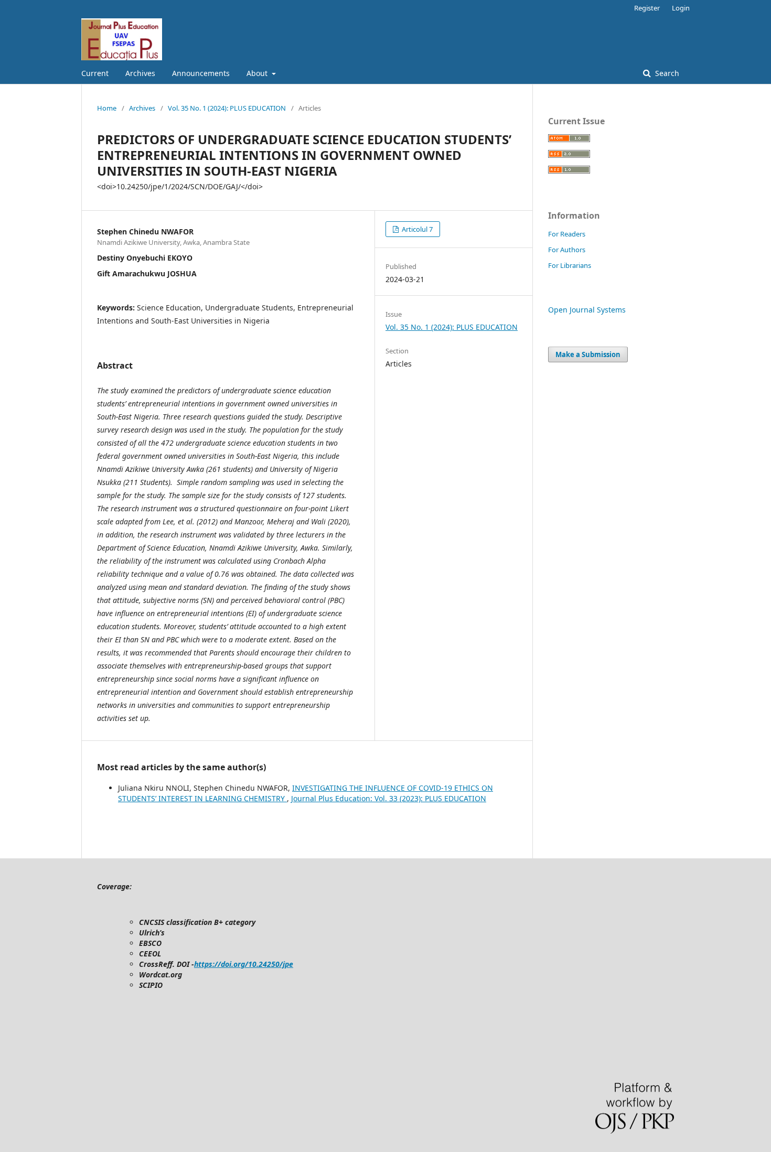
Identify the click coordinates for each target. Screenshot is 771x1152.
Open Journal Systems (587, 310)
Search (666, 73)
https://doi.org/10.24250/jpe (243, 964)
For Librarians (569, 265)
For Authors (566, 249)
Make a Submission (587, 354)
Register (647, 8)
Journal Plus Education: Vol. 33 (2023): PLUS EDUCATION (388, 798)
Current (95, 73)
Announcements (201, 73)
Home (106, 108)
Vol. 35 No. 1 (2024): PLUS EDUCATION (227, 108)
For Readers (566, 234)
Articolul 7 (416, 229)
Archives (140, 73)
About (258, 73)
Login (681, 8)
